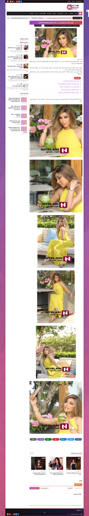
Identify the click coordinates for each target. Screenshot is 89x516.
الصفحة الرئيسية (79, 1)
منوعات (59, 13)
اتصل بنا (69, 1)
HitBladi (68, 514)
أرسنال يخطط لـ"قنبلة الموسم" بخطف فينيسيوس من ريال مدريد (14, 107)
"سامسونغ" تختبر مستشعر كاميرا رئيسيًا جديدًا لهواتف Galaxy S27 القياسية (14, 99)
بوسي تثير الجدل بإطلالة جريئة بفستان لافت (48, 18)
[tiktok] (15, 1)
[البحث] (8, 1)
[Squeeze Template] (81, 514)
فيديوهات (41, 13)
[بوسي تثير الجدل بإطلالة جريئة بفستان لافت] (24, 122)
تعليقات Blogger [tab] (78, 484)
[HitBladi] (72, 7)
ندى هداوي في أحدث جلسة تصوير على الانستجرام (15, 48)
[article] (43, 447)
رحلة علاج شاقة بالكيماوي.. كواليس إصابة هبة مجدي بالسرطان (56, 473)
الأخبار (76, 13)
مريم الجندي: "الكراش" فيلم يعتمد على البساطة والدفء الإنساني (39, 473)
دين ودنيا (54, 13)
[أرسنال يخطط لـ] (24, 107)
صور (48, 13)
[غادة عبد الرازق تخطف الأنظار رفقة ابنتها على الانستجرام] (26, 56)
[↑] (44, 513)
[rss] (11, 1)
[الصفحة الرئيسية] (80, 13)
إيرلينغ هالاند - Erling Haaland (66, 18)
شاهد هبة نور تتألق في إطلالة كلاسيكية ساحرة (70, 90)
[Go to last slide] (33, 453)
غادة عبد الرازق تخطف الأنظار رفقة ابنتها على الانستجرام (15, 57)
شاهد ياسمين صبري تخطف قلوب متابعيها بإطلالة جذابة (68, 84)
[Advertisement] (30, 7)
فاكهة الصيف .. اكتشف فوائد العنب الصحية (15, 67)
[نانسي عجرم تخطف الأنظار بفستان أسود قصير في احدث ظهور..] (26, 76)
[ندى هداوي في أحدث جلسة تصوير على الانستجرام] (26, 47)
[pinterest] (13, 1)
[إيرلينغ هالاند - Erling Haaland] (24, 116)
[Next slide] (30, 453)
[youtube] (17, 1)
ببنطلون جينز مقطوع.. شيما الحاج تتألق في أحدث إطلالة (68, 93)
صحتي (66, 13)
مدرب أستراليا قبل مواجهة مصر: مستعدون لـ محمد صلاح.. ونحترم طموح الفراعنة (21, 18)
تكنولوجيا (32, 13)
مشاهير (71, 13)
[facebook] (21, 1)
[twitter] (19, 1)
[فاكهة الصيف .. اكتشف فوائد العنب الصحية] (26, 66)
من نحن (73, 1)
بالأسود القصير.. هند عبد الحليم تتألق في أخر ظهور (69, 87)
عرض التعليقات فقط (44, 488)
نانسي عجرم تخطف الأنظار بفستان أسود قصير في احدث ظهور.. (15, 77)
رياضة (37, 13)
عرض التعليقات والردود (34, 488)
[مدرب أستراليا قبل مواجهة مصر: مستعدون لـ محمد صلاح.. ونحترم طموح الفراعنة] (24, 129)
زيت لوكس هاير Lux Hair (17, 86)
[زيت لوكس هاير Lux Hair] (26, 85)
